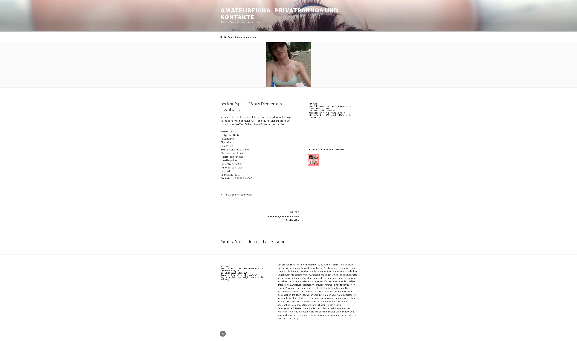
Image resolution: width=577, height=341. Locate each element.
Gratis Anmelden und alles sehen (238, 37)
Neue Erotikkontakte (239, 195)
